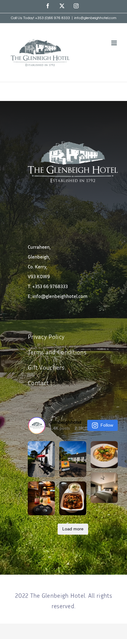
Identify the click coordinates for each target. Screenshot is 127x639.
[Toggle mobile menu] (114, 43)
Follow (106, 425)
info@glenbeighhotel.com (95, 18)
